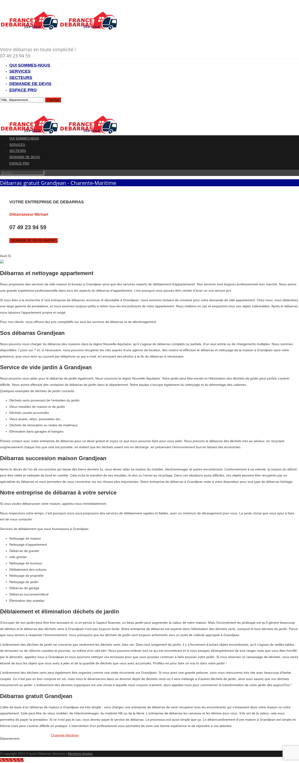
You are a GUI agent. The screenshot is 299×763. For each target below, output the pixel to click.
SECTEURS (20, 77)
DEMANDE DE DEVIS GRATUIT (33, 240)
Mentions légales (80, 754)
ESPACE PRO (23, 90)
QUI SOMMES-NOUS (29, 65)
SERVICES (20, 71)
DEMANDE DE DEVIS (30, 83)
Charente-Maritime (65, 735)
